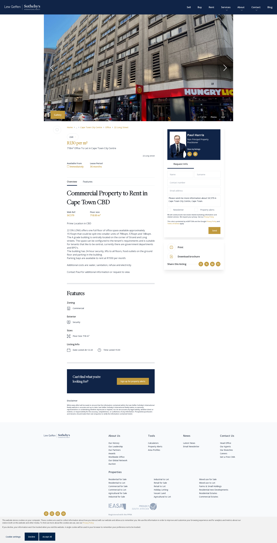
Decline (31, 536)
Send (214, 230)
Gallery (57, 114)
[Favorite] (57, 130)
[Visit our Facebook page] (46, 513)
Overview (72, 181)
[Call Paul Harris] (189, 154)
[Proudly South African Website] (144, 507)
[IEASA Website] (117, 507)
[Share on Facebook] (201, 264)
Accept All (47, 536)
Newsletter (178, 209)
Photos (214, 117)
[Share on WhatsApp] (212, 264)
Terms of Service (173, 224)
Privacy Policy (209, 217)
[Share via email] (218, 264)
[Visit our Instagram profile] (57, 513)
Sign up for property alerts (132, 381)
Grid (223, 117)
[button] (52, 68)
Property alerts (207, 209)
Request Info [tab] (180, 164)
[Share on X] (206, 264)
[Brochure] (171, 256)
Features (87, 181)
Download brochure (189, 256)
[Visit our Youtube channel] (63, 513)
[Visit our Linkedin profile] (52, 513)
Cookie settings (13, 536)
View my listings (193, 149)
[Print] (171, 247)
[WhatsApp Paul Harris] (195, 154)
